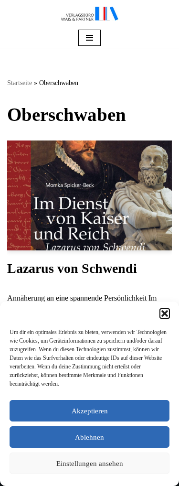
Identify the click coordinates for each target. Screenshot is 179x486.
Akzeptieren (90, 411)
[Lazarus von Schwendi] (89, 195)
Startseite (19, 82)
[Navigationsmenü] (89, 38)
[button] (164, 313)
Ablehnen (89, 437)
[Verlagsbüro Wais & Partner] (89, 14)
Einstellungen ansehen (89, 463)
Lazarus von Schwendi (72, 268)
